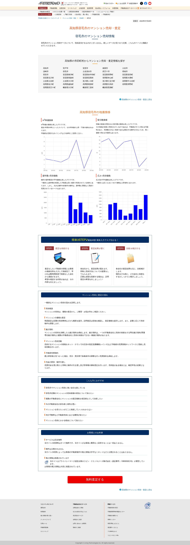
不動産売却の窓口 (113, 507)
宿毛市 (65, 71)
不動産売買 (96, 14)
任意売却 (62, 8)
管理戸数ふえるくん (113, 523)
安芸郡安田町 (127, 74)
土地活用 (82, 8)
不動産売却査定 (45, 11)
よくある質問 (121, 3)
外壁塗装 (115, 8)
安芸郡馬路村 (68, 77)
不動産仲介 (106, 14)
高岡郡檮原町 (88, 84)
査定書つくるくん (113, 527)
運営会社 (43, 507)
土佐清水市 (87, 71)
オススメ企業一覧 (59, 11)
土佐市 (125, 68)
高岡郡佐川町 (48, 84)
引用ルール (44, 523)
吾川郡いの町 (88, 81)
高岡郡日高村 (108, 84)
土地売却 (58, 14)
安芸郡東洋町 (68, 74)
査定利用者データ (88, 11)
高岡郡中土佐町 (128, 81)
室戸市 (65, 68)
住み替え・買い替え (82, 14)
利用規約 (43, 511)
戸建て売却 (68, 14)
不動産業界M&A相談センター (116, 511)
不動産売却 (43, 8)
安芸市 (85, 68)
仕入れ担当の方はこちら (80, 511)
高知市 (45, 68)
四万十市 (106, 71)
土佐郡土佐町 (48, 81)
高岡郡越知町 (68, 84)
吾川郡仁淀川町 (109, 81)
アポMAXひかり (112, 531)
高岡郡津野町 (127, 84)
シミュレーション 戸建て (106, 11)
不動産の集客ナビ (113, 515)
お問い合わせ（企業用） (80, 523)
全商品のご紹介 (77, 519)
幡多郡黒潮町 (108, 87)
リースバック (72, 8)
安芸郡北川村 (48, 77)
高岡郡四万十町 (49, 87)
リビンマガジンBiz (113, 535)
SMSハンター (112, 519)
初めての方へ (109, 3)
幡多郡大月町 (68, 87)
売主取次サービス (78, 515)
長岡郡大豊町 (127, 77)
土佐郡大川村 (68, 81)
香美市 (45, 74)
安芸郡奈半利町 (89, 74)
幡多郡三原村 (88, 87)
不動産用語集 (44, 527)
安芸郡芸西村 (88, 77)
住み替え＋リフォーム (102, 8)
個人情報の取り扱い (46, 515)
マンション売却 (46, 14)
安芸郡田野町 (108, 74)
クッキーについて (46, 519)
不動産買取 (53, 8)
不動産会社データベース (129, 8)
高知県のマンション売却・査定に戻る (137, 99)
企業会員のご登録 (78, 507)
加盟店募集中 (133, 3)
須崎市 (45, 71)
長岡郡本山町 (108, 77)
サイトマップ (44, 531)
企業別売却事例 (74, 11)
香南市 (125, 71)
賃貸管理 (90, 8)
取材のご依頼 (77, 527)
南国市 (105, 68)
